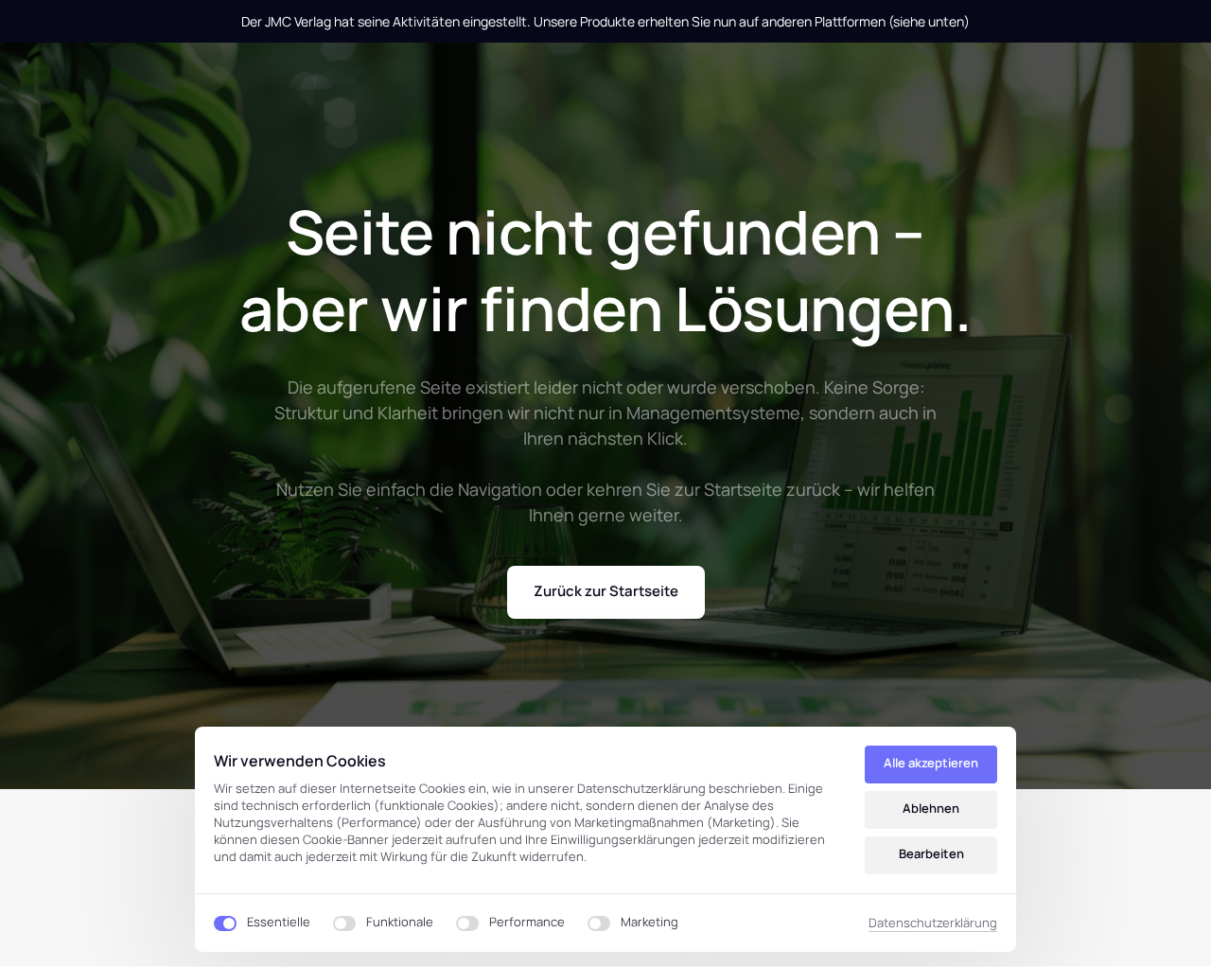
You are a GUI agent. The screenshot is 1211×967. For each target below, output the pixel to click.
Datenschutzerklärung (933, 923)
